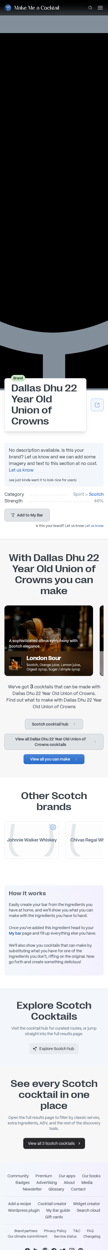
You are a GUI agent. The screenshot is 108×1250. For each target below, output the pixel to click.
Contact (78, 1189)
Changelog (91, 1236)
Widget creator (86, 1203)
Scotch (96, 494)
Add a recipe (19, 1203)
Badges (23, 1182)
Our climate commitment (27, 1236)
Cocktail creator (52, 1203)
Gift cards (54, 1216)
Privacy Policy (55, 1231)
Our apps (67, 1175)
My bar (15, 933)
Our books (91, 1175)
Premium (43, 1175)
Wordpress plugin (24, 1210)
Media (86, 1182)
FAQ (90, 1231)
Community (18, 1175)
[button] (27, 515)
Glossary (56, 1189)
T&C (76, 1231)
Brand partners (25, 1231)
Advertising (46, 1182)
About (69, 1182)
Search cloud (88, 1210)
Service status (65, 1236)
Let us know (21, 470)
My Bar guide (58, 1210)
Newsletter (32, 1189)
